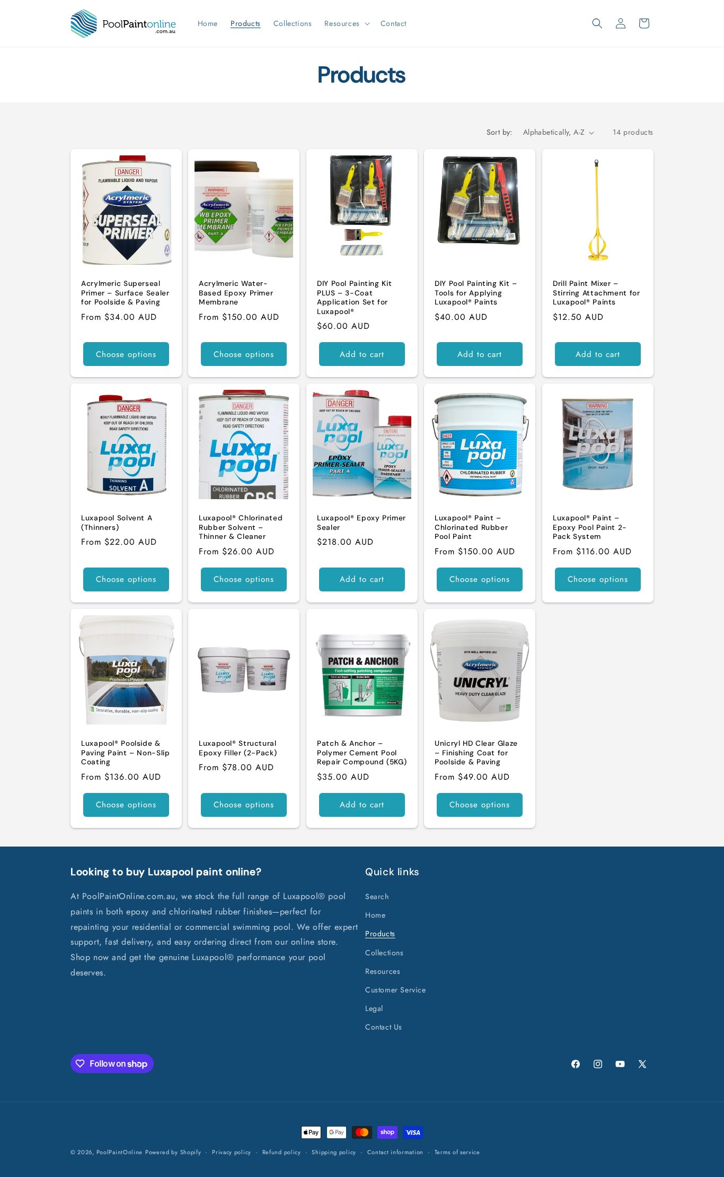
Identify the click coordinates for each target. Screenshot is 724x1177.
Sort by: (500, 132)
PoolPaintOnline (119, 1152)
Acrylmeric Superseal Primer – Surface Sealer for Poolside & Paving (125, 293)
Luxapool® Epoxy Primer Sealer (361, 522)
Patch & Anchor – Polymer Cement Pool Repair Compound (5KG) (362, 752)
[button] (346, 23)
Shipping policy (334, 1152)
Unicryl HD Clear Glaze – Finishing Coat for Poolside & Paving (476, 752)
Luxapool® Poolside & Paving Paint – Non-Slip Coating (125, 752)
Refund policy (281, 1152)
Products (380, 934)
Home (375, 915)
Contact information (395, 1152)
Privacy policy (231, 1152)
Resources (382, 971)
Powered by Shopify (173, 1152)
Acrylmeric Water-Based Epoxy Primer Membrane (236, 293)
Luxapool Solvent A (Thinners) (116, 522)
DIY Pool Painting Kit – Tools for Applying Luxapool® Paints (476, 293)
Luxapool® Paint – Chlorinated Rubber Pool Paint (471, 527)
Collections (384, 952)
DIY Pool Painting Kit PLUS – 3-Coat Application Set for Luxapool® (354, 297)
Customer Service (395, 990)
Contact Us (383, 1027)
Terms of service (457, 1152)
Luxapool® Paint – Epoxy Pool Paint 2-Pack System (590, 527)
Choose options (126, 354)
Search (377, 897)
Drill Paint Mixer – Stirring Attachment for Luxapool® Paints (596, 293)
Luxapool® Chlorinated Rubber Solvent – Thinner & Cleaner (240, 527)
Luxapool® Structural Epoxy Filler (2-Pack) (238, 748)
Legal (374, 1009)
